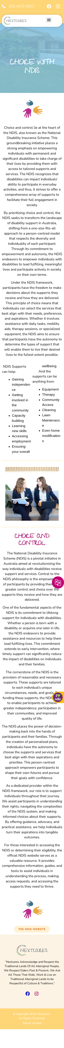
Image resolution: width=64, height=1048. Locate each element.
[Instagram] (57, 6)
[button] (49, 20)
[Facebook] (48, 6)
